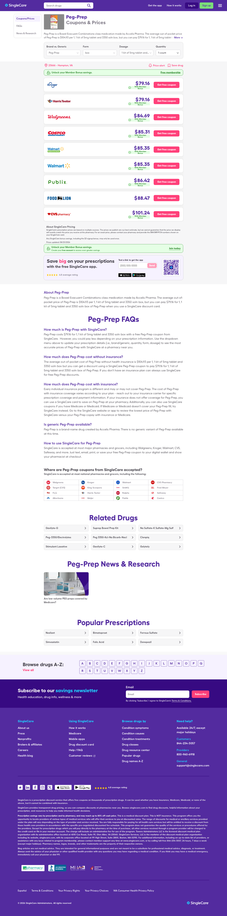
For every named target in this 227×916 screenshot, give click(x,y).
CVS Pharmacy (164, 482)
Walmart (126, 482)
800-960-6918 (186, 754)
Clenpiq (144, 537)
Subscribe (200, 694)
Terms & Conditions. (181, 700)
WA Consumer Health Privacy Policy (133, 890)
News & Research (26, 33)
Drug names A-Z (132, 761)
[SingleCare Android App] (82, 787)
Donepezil (145, 642)
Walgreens (58, 482)
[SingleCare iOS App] (63, 787)
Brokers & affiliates (30, 744)
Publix (125, 498)
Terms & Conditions (42, 890)
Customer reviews (80, 755)
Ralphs (125, 493)
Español (22, 890)
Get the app (155, 5)
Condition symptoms (135, 727)
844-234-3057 (186, 743)
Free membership (171, 72)
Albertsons (58, 498)
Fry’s (55, 493)
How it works (174, 5)
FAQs (19, 25)
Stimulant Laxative (56, 546)
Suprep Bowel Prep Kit (105, 528)
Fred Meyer (162, 487)
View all (28, 670)
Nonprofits (24, 739)
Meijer (90, 498)
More (177, 37)
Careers (23, 750)
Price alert (159, 65)
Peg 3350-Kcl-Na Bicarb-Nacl (110, 537)
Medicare (75, 733)
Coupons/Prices (25, 18)
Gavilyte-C (99, 546)
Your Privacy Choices (96, 890)
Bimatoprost (100, 632)
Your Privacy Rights (69, 890)
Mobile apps (77, 739)
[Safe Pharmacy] (32, 868)
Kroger (90, 482)
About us (23, 727)
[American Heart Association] (97, 868)
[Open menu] (220, 6)
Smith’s (125, 487)
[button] (59, 65)
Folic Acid (98, 642)
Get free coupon (166, 84)
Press (21, 733)
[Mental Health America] (78, 868)
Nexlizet (50, 632)
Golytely (144, 546)
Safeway (161, 493)
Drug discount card (81, 744)
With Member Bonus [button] (140, 87)
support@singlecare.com (193, 765)
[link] (175, 65)
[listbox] (63, 50)
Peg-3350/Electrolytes (58, 537)
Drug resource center (136, 750)
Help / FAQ (76, 750)
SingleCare (31, 903)
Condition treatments (136, 739)
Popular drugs (131, 755)
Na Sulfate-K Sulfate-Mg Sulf (156, 528)
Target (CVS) (59, 487)
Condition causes (133, 733)
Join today (175, 248)
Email (130, 687)
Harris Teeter (93, 493)
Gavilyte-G (52, 528)
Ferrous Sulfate (148, 632)
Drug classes (130, 744)
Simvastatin (52, 642)
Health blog (25, 755)
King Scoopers (94, 487)
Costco (160, 498)
